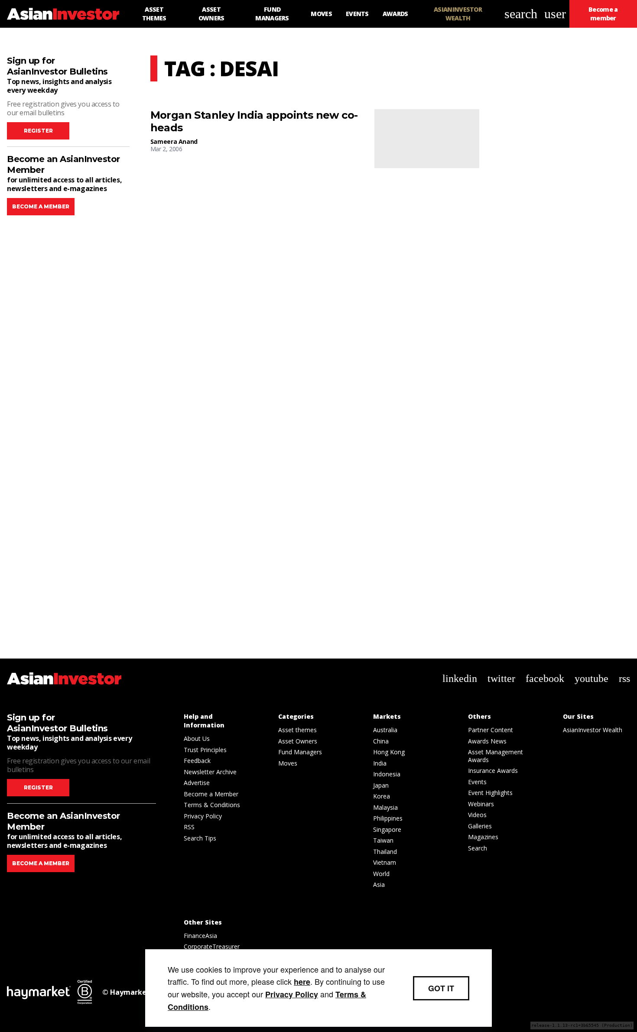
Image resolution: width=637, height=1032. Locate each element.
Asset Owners (297, 741)
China (381, 741)
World (381, 874)
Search (477, 848)
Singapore (387, 829)
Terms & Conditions (212, 805)
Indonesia (386, 774)
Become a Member (211, 794)
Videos (477, 815)
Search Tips (200, 838)
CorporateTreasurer (212, 946)
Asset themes (297, 730)
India (380, 763)
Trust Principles (205, 750)
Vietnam (384, 862)
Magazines (483, 837)
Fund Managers (300, 752)
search (520, 13)
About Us (197, 738)
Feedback (197, 760)
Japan (381, 785)
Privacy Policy (203, 816)
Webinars (481, 804)
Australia (385, 730)
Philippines (388, 818)
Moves (287, 763)
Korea (381, 796)
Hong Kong (389, 752)
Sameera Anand (174, 141)
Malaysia (385, 807)
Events (477, 782)
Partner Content (490, 730)
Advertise (197, 783)
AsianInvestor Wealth (592, 730)
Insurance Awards (493, 770)
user (555, 13)
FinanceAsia (200, 935)
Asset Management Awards (495, 756)
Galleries (480, 826)
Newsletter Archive (210, 772)
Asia (379, 884)
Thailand (385, 851)
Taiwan (383, 840)
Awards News (487, 741)
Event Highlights (490, 793)
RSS (189, 827)
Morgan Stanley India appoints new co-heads (254, 121)
